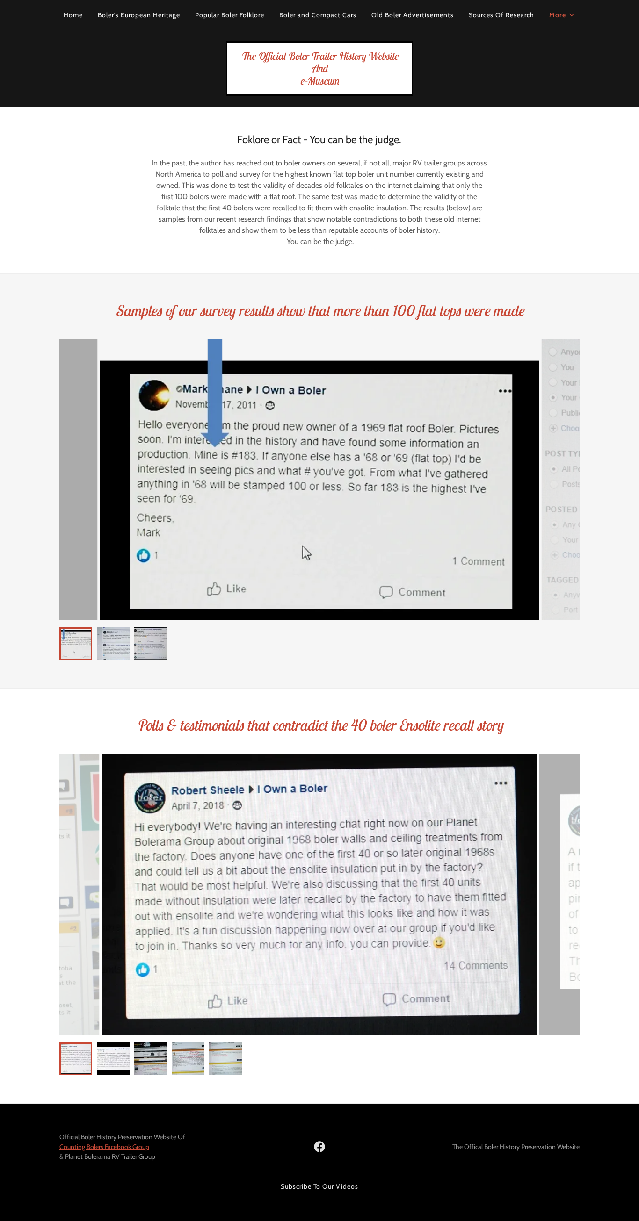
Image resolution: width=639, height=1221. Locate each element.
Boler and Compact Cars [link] (317, 15)
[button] (562, 15)
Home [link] (73, 15)
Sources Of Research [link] (501, 15)
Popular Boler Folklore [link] (229, 15)
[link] (319, 82)
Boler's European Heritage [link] (139, 15)
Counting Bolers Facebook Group (104, 1146)
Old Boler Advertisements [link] (412, 15)
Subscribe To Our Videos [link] (320, 1186)
